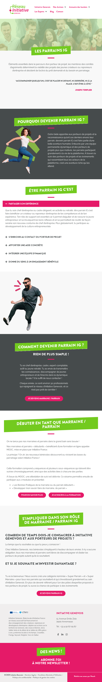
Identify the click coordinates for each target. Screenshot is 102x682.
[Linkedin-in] (62, 634)
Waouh (92, 676)
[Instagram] (66, 634)
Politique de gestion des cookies (44, 677)
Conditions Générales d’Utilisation (50, 675)
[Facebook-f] (58, 634)
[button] (60, 7)
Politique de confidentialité (21, 677)
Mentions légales (30, 675)
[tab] (51, 216)
